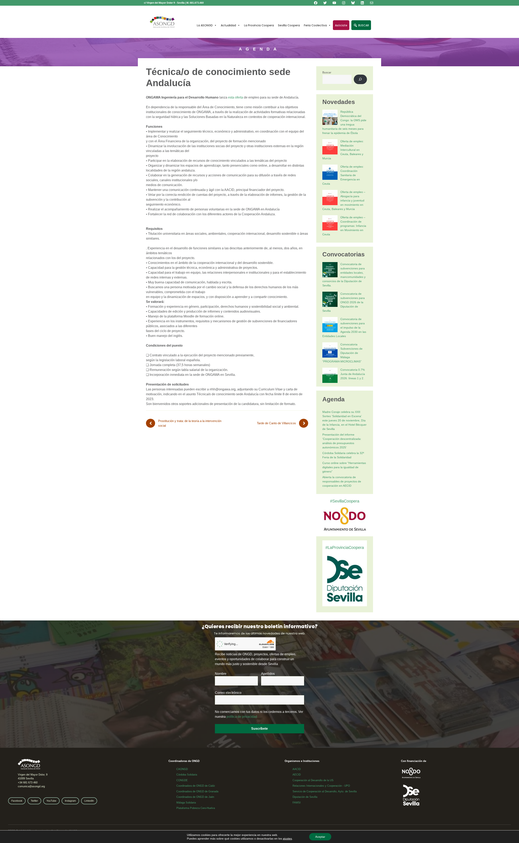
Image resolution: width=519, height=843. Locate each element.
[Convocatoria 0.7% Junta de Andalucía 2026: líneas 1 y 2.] (330, 376)
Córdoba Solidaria (186, 774)
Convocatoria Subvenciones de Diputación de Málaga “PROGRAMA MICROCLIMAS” (342, 353)
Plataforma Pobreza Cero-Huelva (195, 808)
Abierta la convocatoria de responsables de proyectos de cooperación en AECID (341, 481)
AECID (297, 774)
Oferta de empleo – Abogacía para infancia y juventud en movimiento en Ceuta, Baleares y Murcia (343, 200)
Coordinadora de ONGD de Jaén (195, 796)
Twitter (34, 800)
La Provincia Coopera (259, 25)
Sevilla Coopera (289, 25)
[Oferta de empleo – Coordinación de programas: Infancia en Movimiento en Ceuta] (330, 223)
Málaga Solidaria (186, 802)
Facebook (16, 800)
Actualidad (228, 25)
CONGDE (182, 780)
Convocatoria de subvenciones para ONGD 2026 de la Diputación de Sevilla (343, 302)
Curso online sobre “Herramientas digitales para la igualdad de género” (344, 467)
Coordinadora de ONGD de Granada (197, 791)
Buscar (326, 72)
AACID (297, 769)
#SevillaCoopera (344, 501)
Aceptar (320, 836)
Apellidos (268, 673)
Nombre (220, 673)
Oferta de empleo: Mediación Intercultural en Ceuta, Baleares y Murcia (343, 150)
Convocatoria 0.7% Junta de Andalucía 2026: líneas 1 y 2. (352, 374)
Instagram (70, 800)
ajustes (287, 838)
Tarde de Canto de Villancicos (276, 423)
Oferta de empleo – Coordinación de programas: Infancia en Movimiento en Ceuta (344, 226)
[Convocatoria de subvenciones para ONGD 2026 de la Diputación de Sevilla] (330, 300)
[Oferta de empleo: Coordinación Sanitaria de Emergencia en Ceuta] (330, 173)
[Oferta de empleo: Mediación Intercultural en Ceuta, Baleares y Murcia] (330, 147)
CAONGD (182, 769)
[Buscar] (360, 79)
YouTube (51, 800)
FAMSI (297, 802)
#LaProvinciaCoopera (344, 547)
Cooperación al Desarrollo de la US (313, 780)
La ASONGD (205, 25)
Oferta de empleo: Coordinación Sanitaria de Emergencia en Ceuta (343, 175)
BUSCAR (363, 25)
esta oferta (235, 97)
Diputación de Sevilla (305, 796)
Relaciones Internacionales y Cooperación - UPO (321, 785)
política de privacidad (241, 716)
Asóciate (341, 25)
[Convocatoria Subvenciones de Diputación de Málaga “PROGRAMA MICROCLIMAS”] (330, 350)
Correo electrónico (228, 692)
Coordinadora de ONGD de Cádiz (195, 785)
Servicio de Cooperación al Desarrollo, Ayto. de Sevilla (325, 791)
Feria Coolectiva (315, 25)
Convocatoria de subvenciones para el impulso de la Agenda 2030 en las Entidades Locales (344, 327)
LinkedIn (89, 800)
